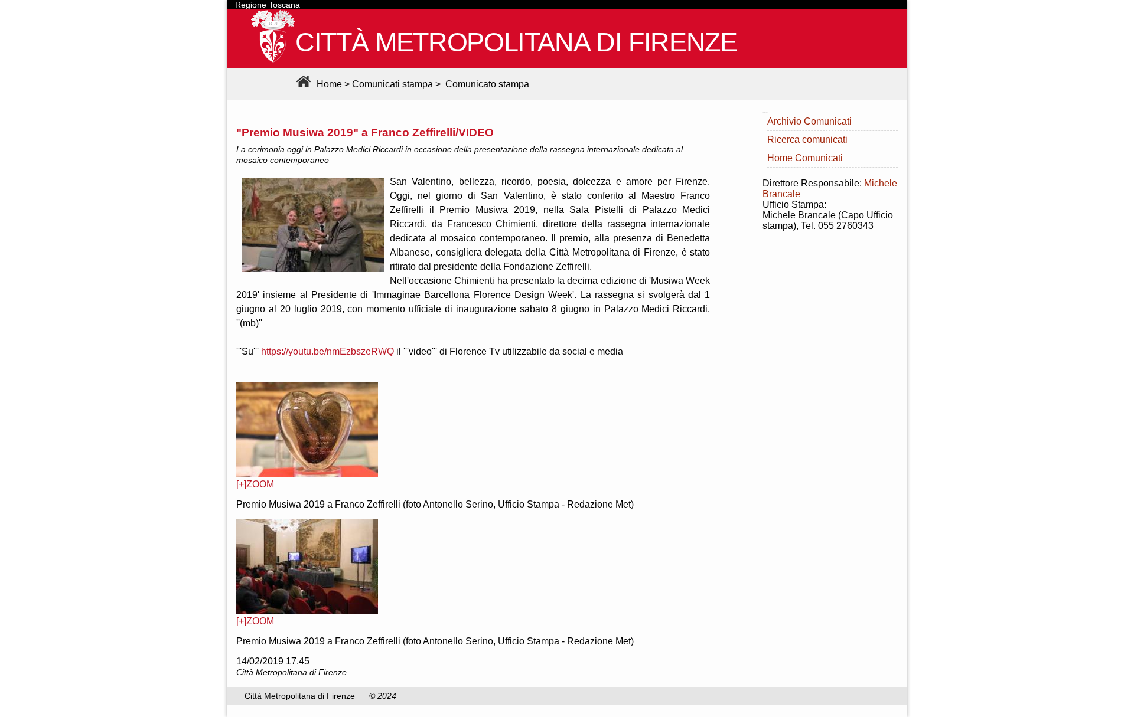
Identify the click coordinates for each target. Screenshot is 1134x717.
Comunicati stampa (392, 84)
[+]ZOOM (255, 484)
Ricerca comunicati (807, 140)
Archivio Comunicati (809, 121)
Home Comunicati (805, 158)
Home (328, 84)
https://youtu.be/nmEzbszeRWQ (327, 351)
